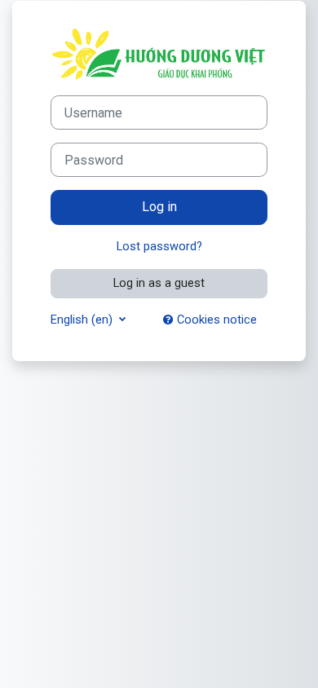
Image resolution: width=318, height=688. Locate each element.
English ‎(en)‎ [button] (83, 319)
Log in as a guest (159, 283)
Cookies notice (215, 319)
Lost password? (159, 246)
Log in (159, 206)
